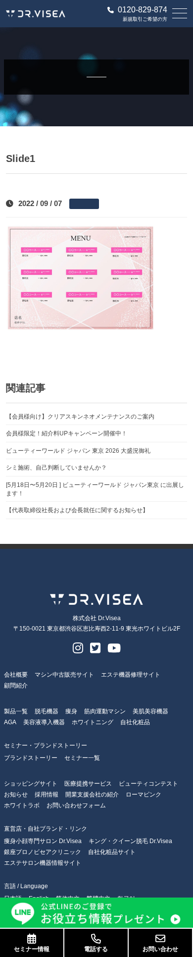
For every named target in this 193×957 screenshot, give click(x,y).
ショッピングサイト (30, 783)
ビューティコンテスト (148, 783)
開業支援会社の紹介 (92, 794)
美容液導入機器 (44, 722)
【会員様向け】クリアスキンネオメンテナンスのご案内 (80, 416)
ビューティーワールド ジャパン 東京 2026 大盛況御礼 (78, 450)
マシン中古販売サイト (64, 674)
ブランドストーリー (30, 757)
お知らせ (16, 794)
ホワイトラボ (22, 805)
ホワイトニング (92, 722)
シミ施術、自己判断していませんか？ (56, 467)
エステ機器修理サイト (130, 674)
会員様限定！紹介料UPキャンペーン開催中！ (66, 433)
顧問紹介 (16, 685)
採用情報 (46, 794)
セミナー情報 (31, 949)
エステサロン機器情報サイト (42, 862)
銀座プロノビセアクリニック (42, 852)
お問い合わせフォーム (76, 805)
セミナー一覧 (82, 757)
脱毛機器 (46, 711)
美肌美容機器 (150, 711)
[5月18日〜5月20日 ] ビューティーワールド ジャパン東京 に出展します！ (95, 488)
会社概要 (16, 674)
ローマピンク (143, 794)
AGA (10, 722)
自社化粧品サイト (112, 852)
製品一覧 (16, 711)
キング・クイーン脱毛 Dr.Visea (130, 841)
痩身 (71, 711)
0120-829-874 (142, 10)
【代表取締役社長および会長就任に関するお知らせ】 (77, 510)
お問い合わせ (160, 949)
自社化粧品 (135, 722)
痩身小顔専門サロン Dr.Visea (43, 841)
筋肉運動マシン (105, 711)
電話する (96, 949)
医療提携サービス (88, 783)
